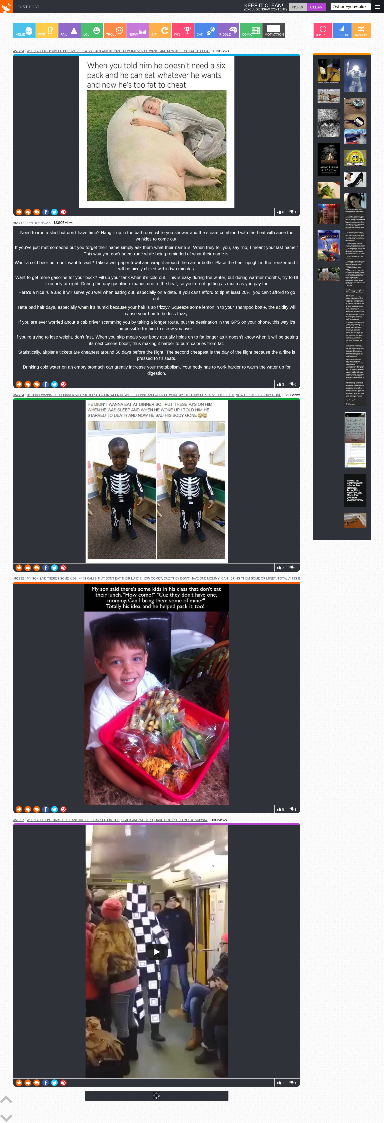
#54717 (18, 223)
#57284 (18, 51)
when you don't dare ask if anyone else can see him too (73, 820)
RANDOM (361, 35)
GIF (154, 34)
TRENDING (342, 35)
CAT (200, 34)
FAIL (64, 34)
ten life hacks (39, 223)
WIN (177, 34)
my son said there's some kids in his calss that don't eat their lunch (84, 578)
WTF (41, 34)
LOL (86, 34)
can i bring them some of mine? (248, 578)
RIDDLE (225, 34)
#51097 (18, 820)
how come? (152, 578)
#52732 (18, 578)
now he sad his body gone (258, 395)
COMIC (247, 34)
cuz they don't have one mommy (192, 578)
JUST (29, 7)
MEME (20, 34)
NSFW (133, 34)
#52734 (18, 395)
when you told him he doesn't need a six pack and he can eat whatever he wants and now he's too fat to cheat (118, 51)
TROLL (111, 34)
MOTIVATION (274, 34)
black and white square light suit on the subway (164, 820)
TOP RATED (323, 35)
